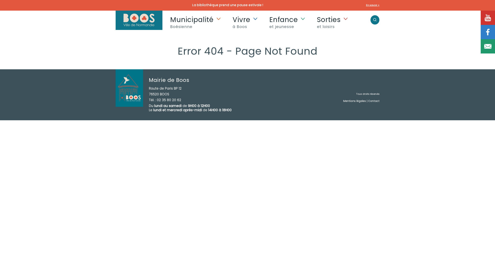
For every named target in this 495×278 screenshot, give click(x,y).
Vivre (241, 22)
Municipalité (192, 22)
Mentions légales (354, 101)
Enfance (283, 22)
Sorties (329, 22)
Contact (374, 101)
